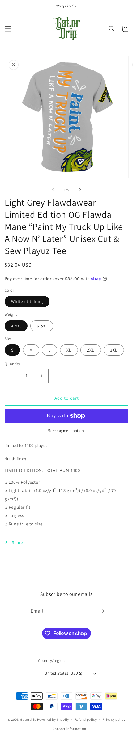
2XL (90, 350)
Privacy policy (113, 719)
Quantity (12, 363)
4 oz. (16, 326)
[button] (8, 29)
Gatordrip (28, 719)
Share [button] (17, 542)
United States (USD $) (63, 673)
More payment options (67, 430)
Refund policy (86, 719)
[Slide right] (80, 189)
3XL (114, 350)
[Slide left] (53, 189)
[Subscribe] (102, 611)
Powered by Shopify (53, 719)
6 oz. (42, 326)
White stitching (27, 301)
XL (68, 350)
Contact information (69, 729)
